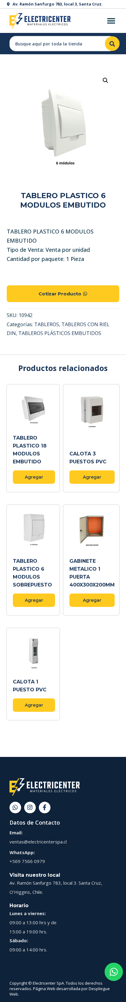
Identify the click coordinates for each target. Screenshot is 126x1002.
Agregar (34, 477)
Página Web (44, 988)
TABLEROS (46, 324)
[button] (105, 80)
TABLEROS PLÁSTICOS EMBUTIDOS (59, 333)
